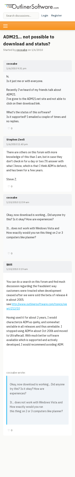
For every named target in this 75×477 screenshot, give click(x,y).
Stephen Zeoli (15, 139)
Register (56, 15)
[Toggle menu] (5, 26)
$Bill (9, 264)
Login (44, 15)
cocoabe (21, 50)
